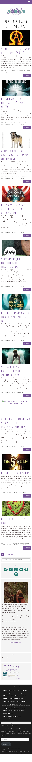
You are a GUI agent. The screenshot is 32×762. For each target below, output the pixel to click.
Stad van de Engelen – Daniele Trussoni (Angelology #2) (13, 371)
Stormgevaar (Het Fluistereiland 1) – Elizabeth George (12, 263)
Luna (5, 701)
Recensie (10, 72)
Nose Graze (21, 752)
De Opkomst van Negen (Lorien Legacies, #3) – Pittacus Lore (14, 209)
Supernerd (6, 621)
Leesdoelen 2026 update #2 (18, 690)
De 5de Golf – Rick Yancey (15, 473)
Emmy (26, 70)
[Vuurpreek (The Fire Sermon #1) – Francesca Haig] (16, 38)
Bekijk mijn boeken (16, 642)
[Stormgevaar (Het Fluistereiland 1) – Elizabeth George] (16, 248)
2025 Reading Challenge (11, 667)
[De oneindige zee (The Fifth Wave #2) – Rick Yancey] (16, 88)
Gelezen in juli (8, 713)
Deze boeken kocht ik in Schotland (14, 710)
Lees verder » (27, 75)
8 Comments (20, 72)
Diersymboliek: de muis (16, 698)
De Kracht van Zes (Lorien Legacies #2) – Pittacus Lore (15, 317)
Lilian (5, 698)
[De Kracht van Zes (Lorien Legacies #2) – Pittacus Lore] (16, 302)
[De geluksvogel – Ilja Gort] (16, 508)
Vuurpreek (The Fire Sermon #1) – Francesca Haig (15, 51)
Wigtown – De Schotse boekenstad (14, 708)
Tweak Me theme (12, 752)
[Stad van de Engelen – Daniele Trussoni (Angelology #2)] (16, 356)
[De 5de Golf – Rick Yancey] (16, 462)
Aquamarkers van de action (18, 695)
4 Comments (20, 340)
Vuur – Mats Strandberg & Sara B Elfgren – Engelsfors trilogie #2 (15, 423)
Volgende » (10, 554)
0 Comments (20, 286)
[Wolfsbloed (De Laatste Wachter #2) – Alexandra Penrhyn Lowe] (16, 140)
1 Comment (19, 392)
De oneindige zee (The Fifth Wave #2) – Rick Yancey (13, 103)
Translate (14, 725)
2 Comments (20, 232)
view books (17, 678)
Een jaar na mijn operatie (18, 693)
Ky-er (6, 695)
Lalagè (6, 690)
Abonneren (6, 744)
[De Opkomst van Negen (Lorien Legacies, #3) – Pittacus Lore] (16, 194)
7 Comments (20, 178)
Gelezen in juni (8, 719)
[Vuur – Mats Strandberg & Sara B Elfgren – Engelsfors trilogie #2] (16, 408)
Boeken (3, 72)
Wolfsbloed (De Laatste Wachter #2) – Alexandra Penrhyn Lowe (14, 155)
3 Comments (20, 124)
